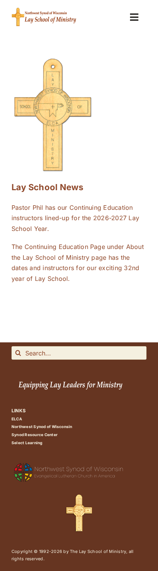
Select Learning (27, 442)
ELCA (17, 419)
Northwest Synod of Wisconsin (42, 426)
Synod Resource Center (35, 434)
